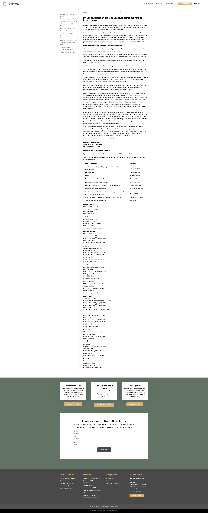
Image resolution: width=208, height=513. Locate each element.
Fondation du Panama (66, 483)
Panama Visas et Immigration (68, 478)
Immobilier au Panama (66, 486)
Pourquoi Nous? (170, 4)
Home (85, 12)
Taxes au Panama (88, 485)
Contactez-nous (185, 4)
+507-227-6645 (136, 492)
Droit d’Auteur (105, 506)
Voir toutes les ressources (90, 498)
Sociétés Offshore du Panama (68, 12)
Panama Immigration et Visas (68, 19)
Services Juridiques (148, 4)
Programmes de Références (68, 52)
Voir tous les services (66, 488)
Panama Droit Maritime (66, 33)
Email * (75, 442)
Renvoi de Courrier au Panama (68, 31)
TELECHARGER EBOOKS (134, 404)
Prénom (75, 431)
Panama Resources (65, 47)
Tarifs (61, 44)
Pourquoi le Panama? (89, 495)
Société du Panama (65, 481)
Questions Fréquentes (66, 50)
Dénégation (115, 506)
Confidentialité (94, 506)
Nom (74, 436)
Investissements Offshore (67, 28)
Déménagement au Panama (68, 21)
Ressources (159, 4)
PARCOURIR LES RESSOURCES (104, 404)
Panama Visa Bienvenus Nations (92, 490)
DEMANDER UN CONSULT (73, 404)
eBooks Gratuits (87, 493)
